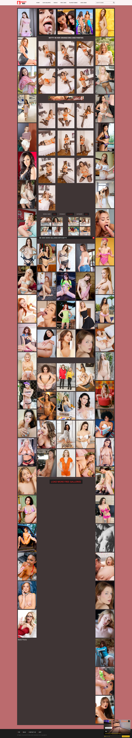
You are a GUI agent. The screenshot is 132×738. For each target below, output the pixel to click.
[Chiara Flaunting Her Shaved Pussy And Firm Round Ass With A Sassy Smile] (46, 258)
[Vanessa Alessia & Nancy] (85, 377)
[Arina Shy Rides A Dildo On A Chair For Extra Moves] (47, 21)
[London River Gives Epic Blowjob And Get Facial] (27, 452)
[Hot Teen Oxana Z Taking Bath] (27, 395)
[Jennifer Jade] (27, 280)
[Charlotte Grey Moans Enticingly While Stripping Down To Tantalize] (104, 509)
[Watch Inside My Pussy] (27, 309)
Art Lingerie (70, 214)
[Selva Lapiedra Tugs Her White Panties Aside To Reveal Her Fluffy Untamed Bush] (104, 423)
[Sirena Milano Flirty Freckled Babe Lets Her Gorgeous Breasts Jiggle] (104, 280)
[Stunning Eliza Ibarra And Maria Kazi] (104, 108)
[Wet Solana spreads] (66, 286)
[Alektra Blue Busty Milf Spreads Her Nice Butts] (27, 166)
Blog (24, 732)
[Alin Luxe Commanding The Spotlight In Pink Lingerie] (27, 509)
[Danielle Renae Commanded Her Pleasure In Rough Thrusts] (27, 624)
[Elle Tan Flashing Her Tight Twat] (85, 286)
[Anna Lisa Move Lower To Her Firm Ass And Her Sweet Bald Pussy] (85, 434)
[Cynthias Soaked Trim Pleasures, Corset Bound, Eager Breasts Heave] (104, 538)
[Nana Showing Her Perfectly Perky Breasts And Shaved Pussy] (27, 80)
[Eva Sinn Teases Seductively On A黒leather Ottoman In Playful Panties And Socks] (27, 137)
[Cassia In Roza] (104, 166)
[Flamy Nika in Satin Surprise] (27, 23)
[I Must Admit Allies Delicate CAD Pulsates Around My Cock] (104, 566)
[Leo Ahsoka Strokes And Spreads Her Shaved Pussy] (66, 434)
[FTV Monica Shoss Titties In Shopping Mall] (27, 108)
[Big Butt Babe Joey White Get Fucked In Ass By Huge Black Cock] (27, 223)
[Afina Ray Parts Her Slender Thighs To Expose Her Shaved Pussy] (66, 406)
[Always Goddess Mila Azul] (104, 452)
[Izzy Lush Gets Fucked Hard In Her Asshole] (66, 258)
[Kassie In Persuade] (27, 337)
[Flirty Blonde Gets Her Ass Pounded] (46, 315)
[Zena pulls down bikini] (27, 252)
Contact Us (32, 732)
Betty (54, 214)
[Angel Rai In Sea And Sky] (66, 315)
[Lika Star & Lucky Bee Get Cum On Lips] (104, 481)
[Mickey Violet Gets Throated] (27, 423)
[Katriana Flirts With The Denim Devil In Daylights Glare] (27, 595)
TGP (19, 732)
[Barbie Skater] (104, 252)
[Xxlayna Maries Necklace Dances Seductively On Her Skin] (46, 463)
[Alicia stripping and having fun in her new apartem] (104, 80)
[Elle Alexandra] (27, 194)
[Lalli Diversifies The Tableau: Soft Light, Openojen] (85, 343)
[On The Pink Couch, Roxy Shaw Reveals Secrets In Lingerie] (85, 463)
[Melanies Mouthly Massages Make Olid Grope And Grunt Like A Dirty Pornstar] (27, 481)
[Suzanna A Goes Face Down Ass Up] (85, 406)
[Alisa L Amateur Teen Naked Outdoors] (104, 366)
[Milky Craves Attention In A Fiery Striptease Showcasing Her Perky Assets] (85, 315)
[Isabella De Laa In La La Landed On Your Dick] (46, 377)
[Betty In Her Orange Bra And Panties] (46, 53)
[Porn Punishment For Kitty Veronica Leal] (104, 223)
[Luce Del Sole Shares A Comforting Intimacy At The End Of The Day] (27, 538)
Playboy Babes (73, 2)
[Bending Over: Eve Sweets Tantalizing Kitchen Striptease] (46, 343)
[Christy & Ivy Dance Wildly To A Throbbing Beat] (84, 21)
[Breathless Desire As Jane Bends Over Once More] (66, 343)
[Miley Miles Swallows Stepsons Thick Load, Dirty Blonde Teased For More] (66, 463)
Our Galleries (47, 2)
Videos (55, 2)
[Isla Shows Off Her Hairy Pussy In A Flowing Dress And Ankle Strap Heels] (104, 51)
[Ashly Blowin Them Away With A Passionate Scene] (66, 21)
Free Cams (63, 2)
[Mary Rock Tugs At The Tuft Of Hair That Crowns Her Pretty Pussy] (104, 194)
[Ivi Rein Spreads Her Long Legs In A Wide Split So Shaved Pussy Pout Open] (104, 337)
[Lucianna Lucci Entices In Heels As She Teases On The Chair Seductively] (46, 286)
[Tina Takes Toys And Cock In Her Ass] (85, 258)
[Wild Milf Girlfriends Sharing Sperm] (46, 434)
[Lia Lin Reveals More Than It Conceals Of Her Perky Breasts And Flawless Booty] (46, 406)
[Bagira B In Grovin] (104, 395)
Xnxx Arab (83, 2)
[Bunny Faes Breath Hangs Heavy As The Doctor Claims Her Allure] (104, 710)
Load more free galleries (66, 481)
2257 (40, 732)
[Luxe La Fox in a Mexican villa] (104, 309)
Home (38, 2)
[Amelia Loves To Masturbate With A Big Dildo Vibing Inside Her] (27, 366)
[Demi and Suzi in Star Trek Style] (66, 377)
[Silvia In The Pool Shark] (27, 51)
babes (86, 214)
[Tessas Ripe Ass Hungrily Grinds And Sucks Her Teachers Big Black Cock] (27, 566)
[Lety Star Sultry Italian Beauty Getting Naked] (104, 23)
